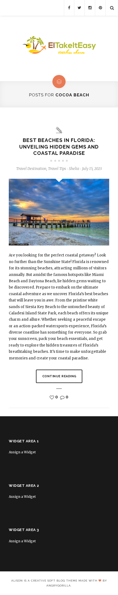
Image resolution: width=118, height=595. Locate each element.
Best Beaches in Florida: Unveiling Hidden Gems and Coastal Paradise (59, 146)
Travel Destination (31, 168)
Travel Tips (57, 168)
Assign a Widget (22, 452)
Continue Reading (59, 376)
